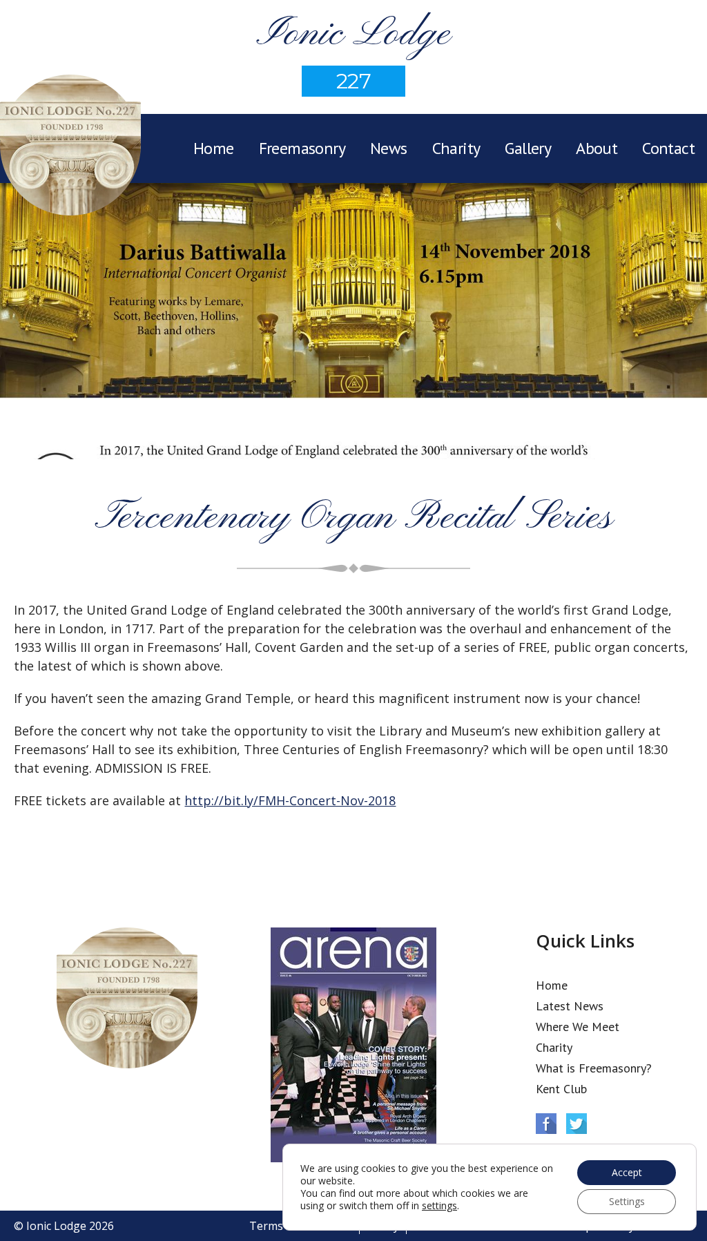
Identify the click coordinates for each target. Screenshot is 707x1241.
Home (213, 148)
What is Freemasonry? (594, 1068)
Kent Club (561, 1089)
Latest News (569, 1006)
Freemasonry (302, 148)
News (388, 148)
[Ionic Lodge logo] (70, 147)
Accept (627, 1172)
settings (439, 1206)
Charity (456, 148)
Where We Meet (577, 1027)
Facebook (546, 1123)
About (596, 148)
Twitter (576, 1123)
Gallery (528, 148)
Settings (627, 1201)
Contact (668, 148)
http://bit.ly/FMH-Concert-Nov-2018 (290, 800)
